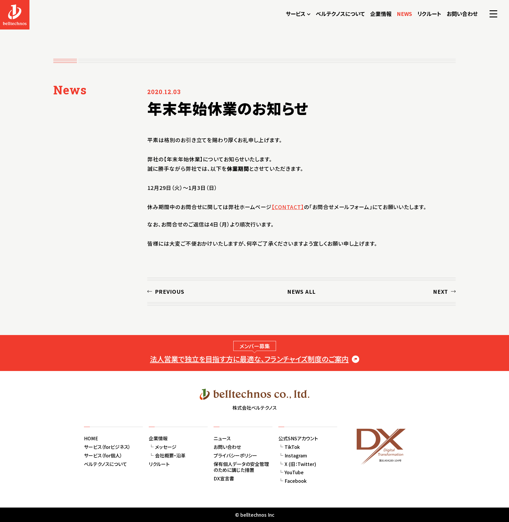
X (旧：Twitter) (300, 463)
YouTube (294, 472)
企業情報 (380, 13)
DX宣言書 (224, 478)
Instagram (296, 455)
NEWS (404, 13)
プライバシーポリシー (235, 455)
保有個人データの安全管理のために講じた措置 (241, 467)
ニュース (222, 438)
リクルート (429, 13)
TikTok (292, 446)
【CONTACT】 (288, 207)
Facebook (296, 480)
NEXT (440, 291)
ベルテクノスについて (340, 13)
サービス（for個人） (103, 455)
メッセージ (165, 446)
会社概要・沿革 (170, 455)
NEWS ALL (301, 291)
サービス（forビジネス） (107, 446)
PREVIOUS (169, 291)
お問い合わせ (462, 13)
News (70, 90)
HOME (91, 438)
